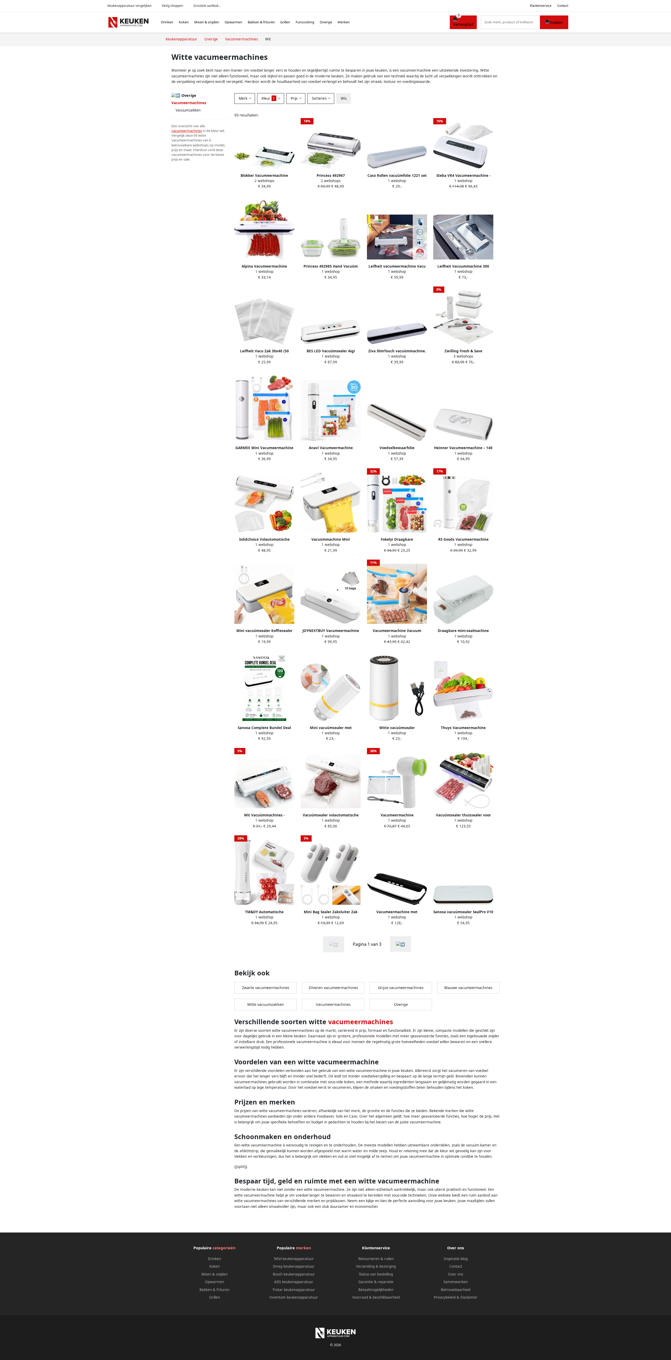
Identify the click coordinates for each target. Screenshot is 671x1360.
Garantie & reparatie (375, 1281)
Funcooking (305, 22)
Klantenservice (540, 6)
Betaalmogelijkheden (375, 1289)
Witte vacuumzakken (265, 1004)
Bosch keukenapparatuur (294, 1274)
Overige (326, 22)
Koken (184, 22)
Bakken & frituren (261, 22)
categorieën (224, 1247)
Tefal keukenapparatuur (294, 1258)
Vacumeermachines (333, 1004)
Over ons (455, 1274)
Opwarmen (233, 22)
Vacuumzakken (188, 110)
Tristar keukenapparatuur (293, 1289)
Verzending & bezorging (376, 1266)
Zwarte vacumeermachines (265, 987)
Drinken (167, 22)
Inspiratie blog (456, 1258)
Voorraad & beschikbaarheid (376, 1297)
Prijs (295, 98)
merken (303, 1247)
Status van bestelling (376, 1274)
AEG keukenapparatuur (293, 1281)
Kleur (268, 98)
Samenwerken (455, 1281)
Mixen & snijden (206, 22)
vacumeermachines (186, 130)
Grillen (285, 22)
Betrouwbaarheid (455, 1289)
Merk (243, 98)
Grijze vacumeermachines (401, 987)
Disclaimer (469, 1297)
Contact (562, 6)
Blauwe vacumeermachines (468, 987)
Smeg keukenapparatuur (294, 1266)
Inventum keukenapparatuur (293, 1297)
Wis (344, 98)
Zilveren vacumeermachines (333, 987)
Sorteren (320, 98)
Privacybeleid (445, 1297)
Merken (344, 22)
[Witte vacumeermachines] (400, 944)
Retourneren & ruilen (376, 1258)
